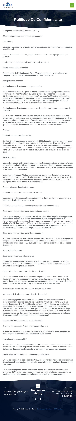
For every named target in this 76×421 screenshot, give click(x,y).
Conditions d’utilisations (45, 409)
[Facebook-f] (35, 399)
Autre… (60, 409)
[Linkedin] (40, 399)
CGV (55, 409)
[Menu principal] (72, 5)
